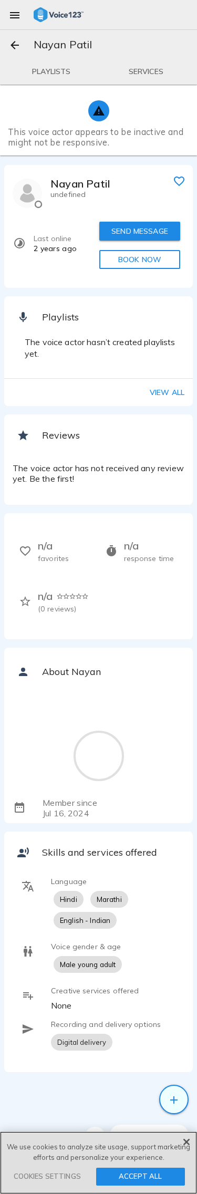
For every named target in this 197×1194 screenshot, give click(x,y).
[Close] (186, 1142)
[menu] (14, 14)
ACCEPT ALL (140, 1176)
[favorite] (179, 180)
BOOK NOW (139, 259)
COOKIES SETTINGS (47, 1176)
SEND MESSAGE (139, 231)
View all (167, 392)
